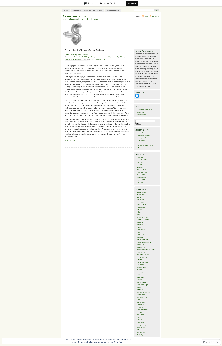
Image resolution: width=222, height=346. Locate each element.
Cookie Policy (118, 342)
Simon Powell (141, 302)
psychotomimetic (142, 297)
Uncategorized (75, 59)
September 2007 (142, 177)
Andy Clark (140, 202)
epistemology (141, 229)
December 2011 (142, 157)
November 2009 (142, 160)
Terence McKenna (142, 309)
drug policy (140, 222)
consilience (74, 57)
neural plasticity (141, 282)
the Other (140, 312)
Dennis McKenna (142, 217)
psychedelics (141, 294)
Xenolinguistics (74, 16)
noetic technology (142, 285)
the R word (140, 314)
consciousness (141, 207)
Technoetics (140, 143)
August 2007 (141, 180)
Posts (146, 16)
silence (139, 299)
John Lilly (140, 259)
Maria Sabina (141, 277)
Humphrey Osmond (143, 254)
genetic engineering (94, 57)
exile (138, 232)
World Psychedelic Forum (145, 335)
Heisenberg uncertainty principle (147, 249)
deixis (138, 214)
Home (66, 10)
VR (138, 330)
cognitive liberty (141, 204)
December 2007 (142, 172)
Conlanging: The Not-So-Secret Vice (87, 10)
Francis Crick (83, 57)
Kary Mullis (115, 57)
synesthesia (140, 304)
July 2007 (140, 182)
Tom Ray (139, 320)
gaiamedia (140, 237)
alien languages (141, 192)
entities (139, 227)
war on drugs (141, 332)
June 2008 (140, 165)
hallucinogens (141, 247)
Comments (155, 16)
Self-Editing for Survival (77, 54)
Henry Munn (141, 252)
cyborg (139, 212)
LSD (120, 57)
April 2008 (140, 167)
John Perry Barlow (142, 262)
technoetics (140, 307)
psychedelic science (143, 292)
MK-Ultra (139, 279)
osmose (139, 287)
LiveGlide (140, 272)
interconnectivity (106, 57)
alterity (139, 197)
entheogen (140, 224)
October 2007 (141, 175)
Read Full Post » (70, 140)
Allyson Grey (141, 194)
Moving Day (140, 133)
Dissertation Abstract (143, 135)
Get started (132, 3)
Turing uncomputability (144, 325)
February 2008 (141, 170)
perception (140, 289)
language (139, 269)
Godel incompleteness (144, 242)
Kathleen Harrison (142, 267)
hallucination (140, 244)
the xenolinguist (113, 10)
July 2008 (140, 162)
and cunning (140, 199)
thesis (139, 317)
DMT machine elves (143, 219)
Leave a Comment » (101, 59)
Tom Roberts (141, 322)
